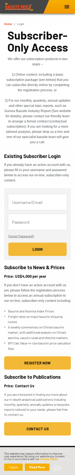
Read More (37, 467)
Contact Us (37, 429)
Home (8, 24)
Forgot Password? (21, 236)
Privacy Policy (49, 459)
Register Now (37, 363)
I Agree (13, 467)
